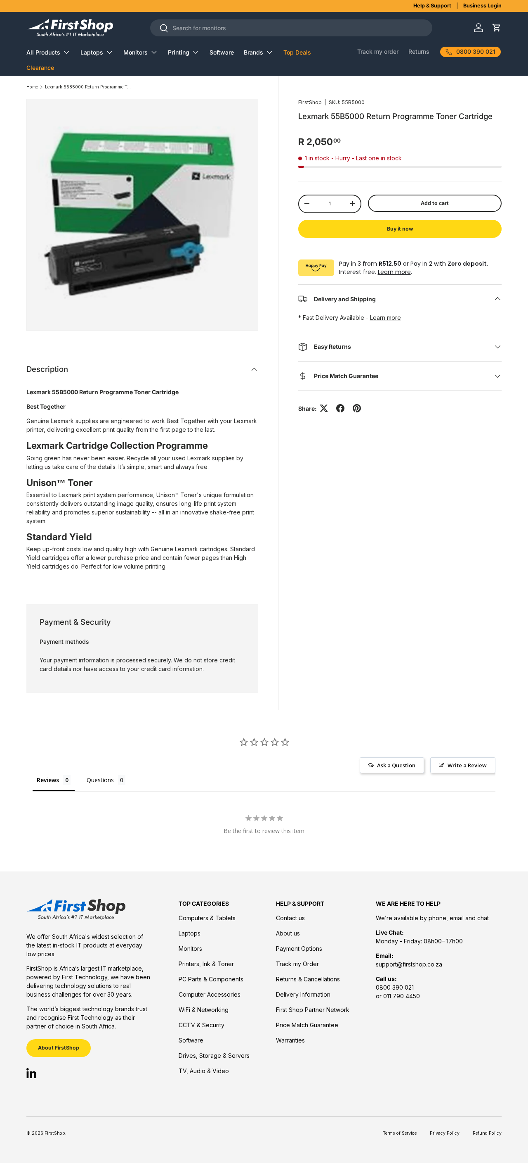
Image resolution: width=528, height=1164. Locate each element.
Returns (418, 51)
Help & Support (432, 5)
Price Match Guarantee (307, 1024)
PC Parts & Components (211, 979)
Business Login (482, 5)
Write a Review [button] (467, 765)
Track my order (377, 51)
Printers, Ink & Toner (206, 963)
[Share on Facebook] (340, 408)
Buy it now (400, 229)
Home (32, 87)
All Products (43, 52)
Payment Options (299, 948)
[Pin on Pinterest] (357, 408)
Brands (253, 52)
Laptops (91, 52)
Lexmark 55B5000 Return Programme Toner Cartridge (88, 87)
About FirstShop (58, 1048)
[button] (496, 28)
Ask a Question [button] (396, 765)
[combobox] (291, 27)
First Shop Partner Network (312, 1009)
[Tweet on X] (324, 408)
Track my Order (297, 963)
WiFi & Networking (204, 1009)
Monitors (135, 52)
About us (288, 933)
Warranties (290, 1040)
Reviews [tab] (48, 780)
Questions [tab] (100, 780)
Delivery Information (303, 994)
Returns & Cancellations (308, 979)
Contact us (290, 917)
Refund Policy (487, 1133)
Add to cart (435, 203)
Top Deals (297, 52)
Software (222, 52)
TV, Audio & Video (204, 1070)
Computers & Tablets (207, 917)
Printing (178, 52)
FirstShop (310, 102)
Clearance (40, 67)
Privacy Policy (445, 1133)
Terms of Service (400, 1133)
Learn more (394, 272)
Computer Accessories (209, 994)
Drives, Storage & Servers (214, 1055)
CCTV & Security (201, 1024)
